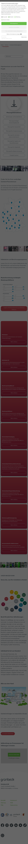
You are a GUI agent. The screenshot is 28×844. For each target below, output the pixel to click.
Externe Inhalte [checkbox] (6, 19)
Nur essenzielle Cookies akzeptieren (14, 31)
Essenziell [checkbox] (5, 16)
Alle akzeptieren (14, 23)
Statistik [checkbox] (11, 16)
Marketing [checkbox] (18, 16)
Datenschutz (24, 37)
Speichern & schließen (14, 27)
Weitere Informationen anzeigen (13, 34)
